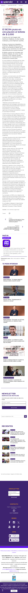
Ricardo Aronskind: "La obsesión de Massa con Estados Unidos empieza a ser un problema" (13, 381)
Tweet (4, 213)
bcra (12, 258)
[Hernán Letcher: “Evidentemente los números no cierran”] (14, 290)
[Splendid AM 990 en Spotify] (14, 527)
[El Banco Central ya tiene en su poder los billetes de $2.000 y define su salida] (14, 350)
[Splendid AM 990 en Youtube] (9, 527)
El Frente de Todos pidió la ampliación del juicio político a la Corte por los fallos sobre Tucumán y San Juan (11, 228)
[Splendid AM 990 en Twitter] (18, 522)
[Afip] (14, 578)
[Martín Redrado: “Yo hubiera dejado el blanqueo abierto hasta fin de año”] (14, 270)
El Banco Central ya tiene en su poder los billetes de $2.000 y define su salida (13, 360)
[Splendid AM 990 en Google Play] (14, 536)
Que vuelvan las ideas (9, 377)
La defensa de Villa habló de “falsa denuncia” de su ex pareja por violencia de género (16, 220)
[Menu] (25, 2)
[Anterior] (5, 219)
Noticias (13, 430)
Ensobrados (6, 277)
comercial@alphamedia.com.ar (8, 569)
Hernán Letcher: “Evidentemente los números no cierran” (12, 300)
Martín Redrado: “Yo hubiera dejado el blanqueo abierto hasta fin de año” (12, 280)
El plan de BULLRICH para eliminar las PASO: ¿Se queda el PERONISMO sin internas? (17, 433)
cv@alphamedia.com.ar (14, 571)
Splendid (6, 238)
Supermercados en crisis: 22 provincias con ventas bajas (17, 455)
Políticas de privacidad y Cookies (7, 550)
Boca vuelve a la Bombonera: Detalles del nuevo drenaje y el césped (17, 449)
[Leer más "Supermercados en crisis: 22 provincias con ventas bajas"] (5, 454)
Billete (23, 258)
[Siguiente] (23, 227)
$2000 (3, 260)
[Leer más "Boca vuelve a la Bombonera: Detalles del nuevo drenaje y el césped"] (5, 447)
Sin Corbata (6, 297)
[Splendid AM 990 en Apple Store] (14, 540)
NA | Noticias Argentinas (13, 209)
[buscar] (25, 416)
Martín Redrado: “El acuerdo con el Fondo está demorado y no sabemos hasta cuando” (13, 321)
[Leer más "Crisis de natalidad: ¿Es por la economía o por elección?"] (5, 461)
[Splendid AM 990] (6, 2)
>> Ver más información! (21, 588)
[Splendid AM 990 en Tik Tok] (18, 527)
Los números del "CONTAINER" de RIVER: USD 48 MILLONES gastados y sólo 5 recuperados (13, 253)
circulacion (17, 258)
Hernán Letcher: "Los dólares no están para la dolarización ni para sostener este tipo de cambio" (13, 341)
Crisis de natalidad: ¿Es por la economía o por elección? (17, 461)
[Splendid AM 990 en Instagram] (14, 522)
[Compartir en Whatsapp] (9, 213)
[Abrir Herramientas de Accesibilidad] (2, 590)
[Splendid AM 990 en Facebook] (9, 522)
